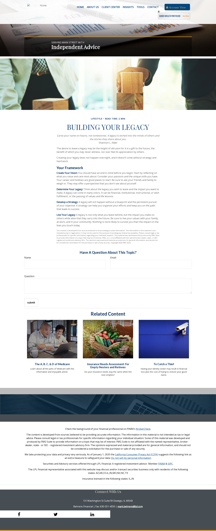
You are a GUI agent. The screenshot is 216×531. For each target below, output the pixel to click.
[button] (92, 7)
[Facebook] (18, 514)
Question (29, 276)
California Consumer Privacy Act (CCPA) (136, 454)
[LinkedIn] (91, 514)
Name (27, 257)
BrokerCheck (143, 429)
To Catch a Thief (164, 364)
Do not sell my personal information (131, 458)
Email (113, 257)
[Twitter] (55, 514)
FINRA (161, 463)
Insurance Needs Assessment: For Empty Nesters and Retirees (108, 365)
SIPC (170, 463)
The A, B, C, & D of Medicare (52, 364)
